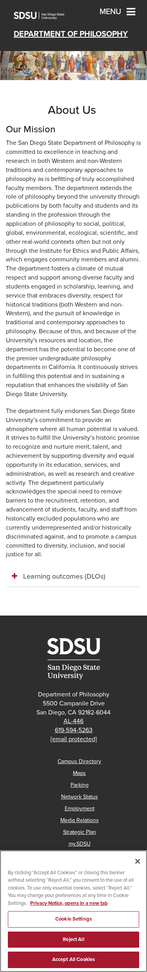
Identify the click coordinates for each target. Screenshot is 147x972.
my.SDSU (80, 843)
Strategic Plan (79, 832)
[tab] (73, 576)
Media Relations (79, 820)
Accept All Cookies (73, 959)
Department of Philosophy (71, 34)
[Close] (137, 861)
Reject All (73, 939)
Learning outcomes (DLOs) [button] (64, 576)
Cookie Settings (73, 919)
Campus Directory (79, 761)
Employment (79, 808)
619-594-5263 (74, 730)
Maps (79, 773)
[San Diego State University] (73, 658)
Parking (80, 785)
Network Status (79, 796)
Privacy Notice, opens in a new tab (69, 903)
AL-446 (73, 721)
